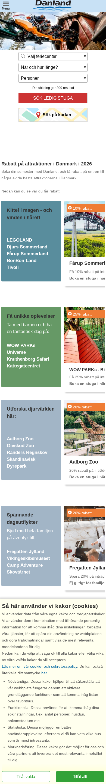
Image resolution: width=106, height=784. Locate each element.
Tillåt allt (80, 776)
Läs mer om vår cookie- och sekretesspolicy (39, 666)
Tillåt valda (26, 776)
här (44, 673)
